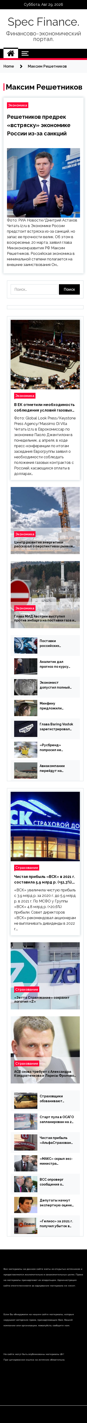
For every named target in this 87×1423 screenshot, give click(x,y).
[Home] (10, 53)
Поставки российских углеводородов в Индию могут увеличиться (54, 643)
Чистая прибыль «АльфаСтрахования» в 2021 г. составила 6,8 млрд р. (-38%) (56, 1140)
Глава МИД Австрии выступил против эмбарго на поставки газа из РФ (45, 618)
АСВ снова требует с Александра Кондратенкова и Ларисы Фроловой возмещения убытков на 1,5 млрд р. (45, 1074)
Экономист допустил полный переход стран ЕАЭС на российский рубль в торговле (57, 685)
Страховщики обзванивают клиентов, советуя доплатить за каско (56, 1099)
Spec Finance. (43, 21)
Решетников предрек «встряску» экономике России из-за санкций (39, 125)
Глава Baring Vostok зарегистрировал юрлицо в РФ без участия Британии (56, 727)
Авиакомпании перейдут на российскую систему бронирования (52, 768)
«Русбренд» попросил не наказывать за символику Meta (53, 747)
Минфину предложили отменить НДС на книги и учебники (55, 706)
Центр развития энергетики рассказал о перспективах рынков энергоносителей (43, 544)
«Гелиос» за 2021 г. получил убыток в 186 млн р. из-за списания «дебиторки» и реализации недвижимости (56, 1224)
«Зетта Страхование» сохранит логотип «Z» (42, 999)
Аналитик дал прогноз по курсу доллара (54, 664)
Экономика (17, 105)
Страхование (26, 868)
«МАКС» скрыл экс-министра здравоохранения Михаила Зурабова (56, 1161)
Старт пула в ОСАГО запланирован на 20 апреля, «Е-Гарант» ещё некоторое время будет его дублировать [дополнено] (57, 1119)
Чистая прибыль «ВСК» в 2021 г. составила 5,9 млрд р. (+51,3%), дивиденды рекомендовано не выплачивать (44, 879)
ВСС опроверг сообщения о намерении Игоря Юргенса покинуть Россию (56, 1182)
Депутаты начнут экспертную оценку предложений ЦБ (57, 1203)
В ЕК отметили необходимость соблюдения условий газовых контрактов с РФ (44, 408)
